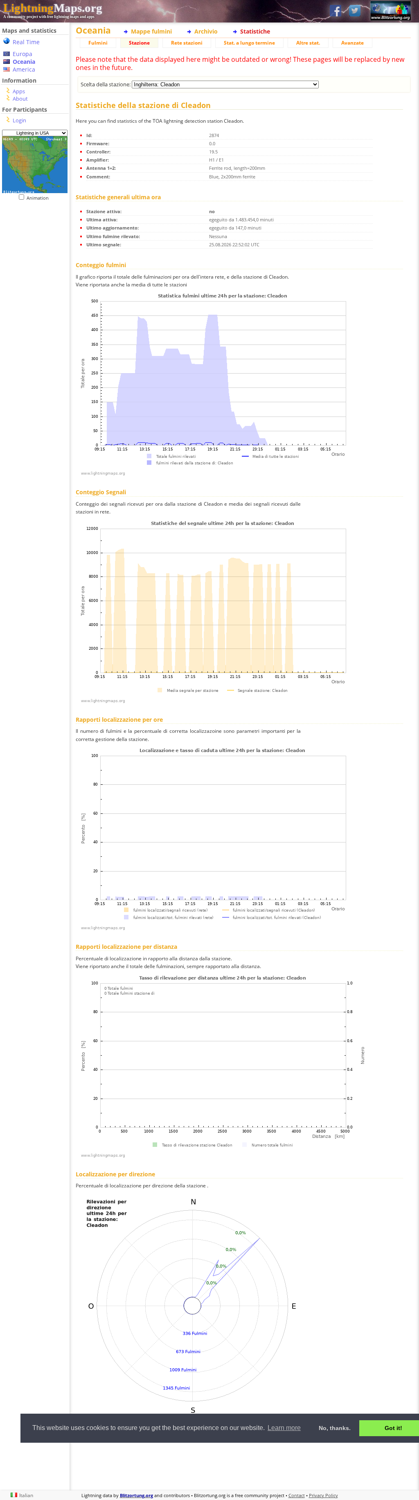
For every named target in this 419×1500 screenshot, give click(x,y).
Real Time (26, 42)
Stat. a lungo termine (249, 42)
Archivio (206, 31)
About (20, 98)
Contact (296, 1495)
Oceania (24, 61)
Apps (19, 91)
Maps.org (52, 7)
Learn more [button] (284, 1427)
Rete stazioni (187, 42)
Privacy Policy (323, 1495)
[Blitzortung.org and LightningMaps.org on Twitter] (355, 11)
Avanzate (352, 42)
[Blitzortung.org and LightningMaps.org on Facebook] (336, 11)
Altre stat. (308, 42)
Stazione (139, 42)
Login (19, 120)
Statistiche (255, 31)
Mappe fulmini (151, 31)
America (24, 69)
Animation (39, 198)
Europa (22, 54)
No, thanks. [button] (335, 1428)
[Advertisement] (243, 1465)
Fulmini (98, 42)
